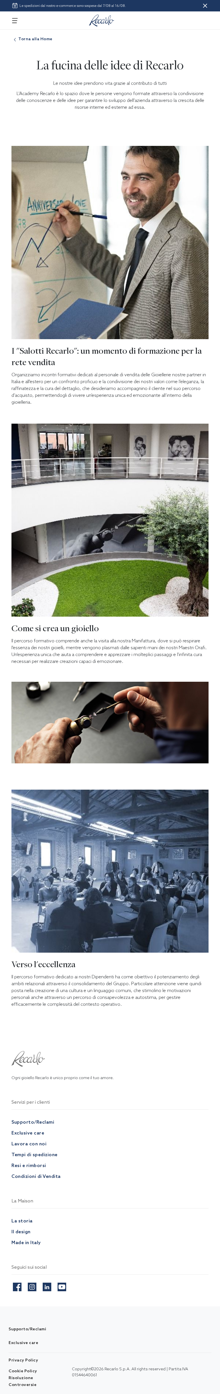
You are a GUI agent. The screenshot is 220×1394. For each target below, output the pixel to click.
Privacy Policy (23, 1360)
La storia (22, 1221)
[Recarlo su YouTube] (62, 1286)
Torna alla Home (35, 38)
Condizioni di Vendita (36, 1176)
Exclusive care (27, 1133)
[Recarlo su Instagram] (32, 1286)
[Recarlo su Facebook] (17, 1286)
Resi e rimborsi (28, 1165)
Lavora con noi (28, 1143)
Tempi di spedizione (34, 1154)
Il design (21, 1231)
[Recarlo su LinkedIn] (47, 1286)
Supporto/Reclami (32, 1122)
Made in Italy (26, 1242)
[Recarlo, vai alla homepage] (102, 19)
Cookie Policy (23, 1370)
